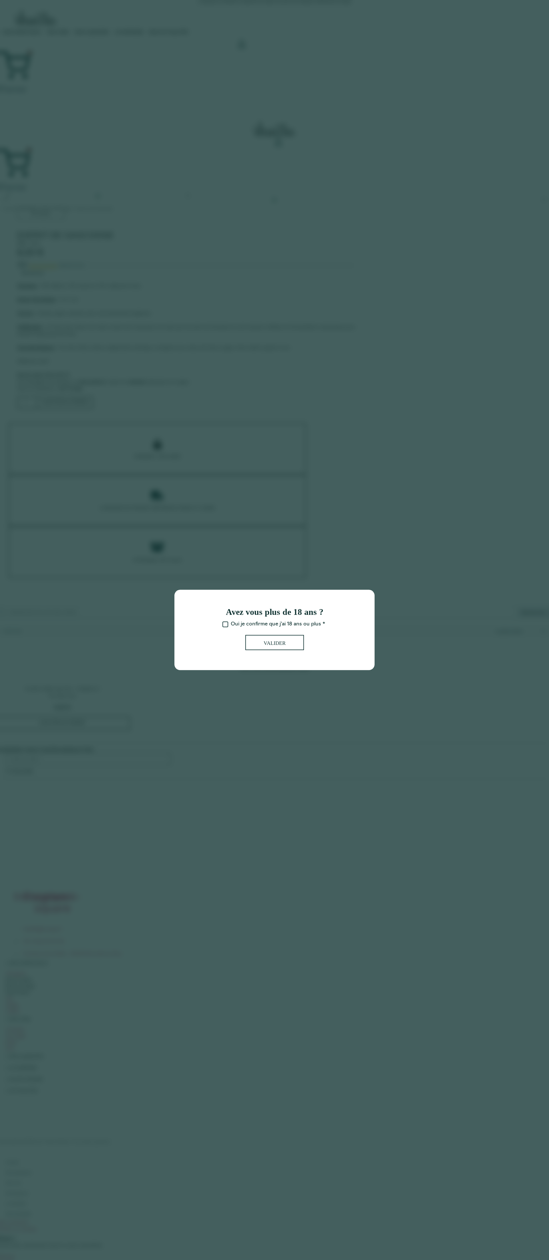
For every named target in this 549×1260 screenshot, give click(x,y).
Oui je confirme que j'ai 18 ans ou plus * (278, 624)
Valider (275, 643)
